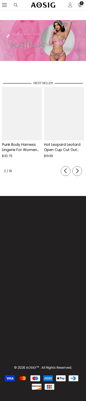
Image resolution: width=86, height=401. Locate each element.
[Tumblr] (20, 262)
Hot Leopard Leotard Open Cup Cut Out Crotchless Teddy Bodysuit (62, 147)
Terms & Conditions (39, 249)
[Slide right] (77, 171)
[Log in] (70, 5)
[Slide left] (65, 171)
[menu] (4, 5)
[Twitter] (29, 262)
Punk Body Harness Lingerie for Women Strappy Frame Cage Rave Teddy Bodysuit (20, 147)
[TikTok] (11, 262)
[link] (43, 40)
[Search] (15, 5)
